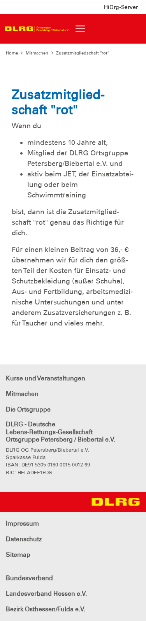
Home (12, 53)
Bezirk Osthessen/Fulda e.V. (45, 609)
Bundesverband (29, 578)
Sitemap (18, 554)
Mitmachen (37, 53)
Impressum (22, 523)
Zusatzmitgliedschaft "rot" (82, 53)
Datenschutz (24, 539)
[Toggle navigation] (80, 29)
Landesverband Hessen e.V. (46, 593)
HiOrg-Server (121, 7)
